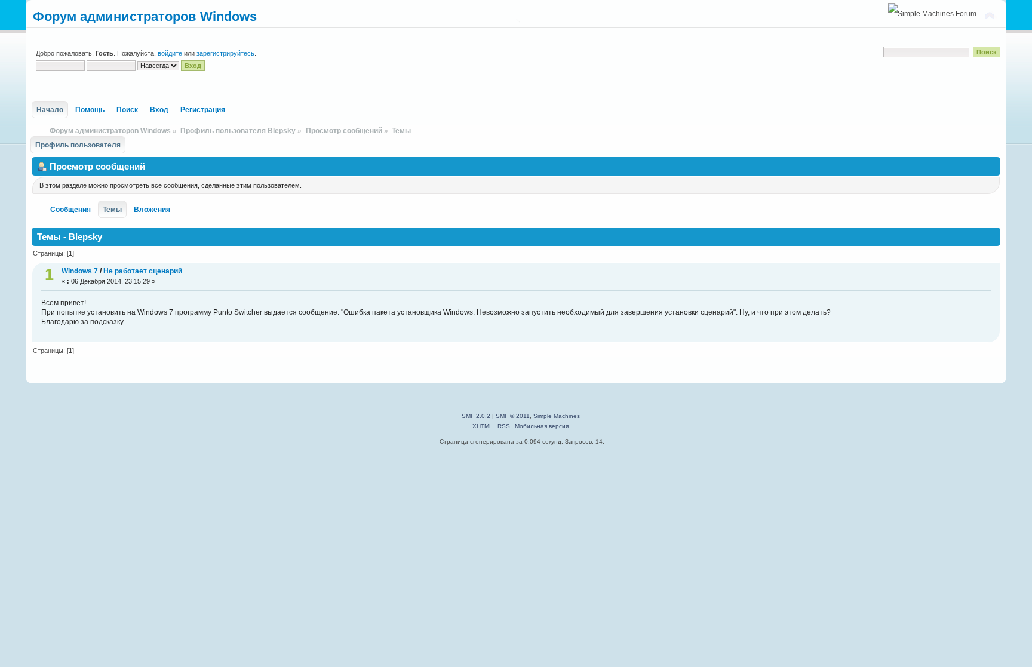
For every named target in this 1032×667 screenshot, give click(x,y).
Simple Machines (556, 416)
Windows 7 (80, 271)
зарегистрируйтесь (225, 53)
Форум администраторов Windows (145, 16)
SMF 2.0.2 (476, 416)
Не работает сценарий (142, 271)
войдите (170, 53)
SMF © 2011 (513, 416)
